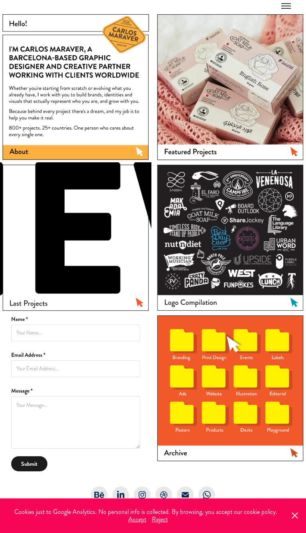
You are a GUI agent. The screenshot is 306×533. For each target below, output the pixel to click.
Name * (19, 319)
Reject (160, 519)
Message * (22, 390)
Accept (137, 519)
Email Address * (28, 355)
